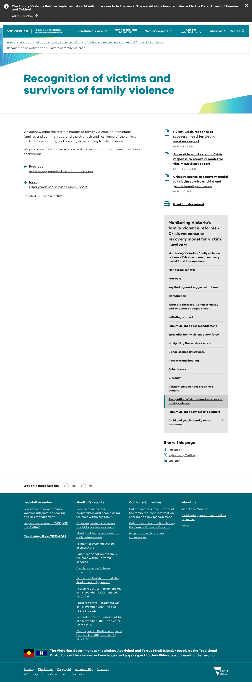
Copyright (64, 669)
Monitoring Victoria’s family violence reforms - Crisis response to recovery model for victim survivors (91, 42)
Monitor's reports (90, 502)
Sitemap (103, 669)
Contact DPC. (22, 16)
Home (11, 42)
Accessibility (84, 669)
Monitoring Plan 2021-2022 (45, 536)
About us (189, 502)
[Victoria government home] (221, 671)
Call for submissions (145, 502)
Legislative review (38, 502)
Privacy (29, 669)
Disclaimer (45, 669)
